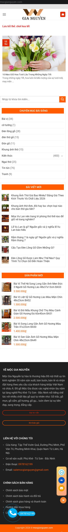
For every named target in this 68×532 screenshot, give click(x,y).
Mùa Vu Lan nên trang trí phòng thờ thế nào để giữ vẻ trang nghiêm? (37, 218)
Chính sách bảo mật (17, 490)
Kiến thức (7, 155)
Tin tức (6, 167)
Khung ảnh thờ (10, 149)
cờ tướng (7, 125)
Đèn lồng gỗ (8, 131)
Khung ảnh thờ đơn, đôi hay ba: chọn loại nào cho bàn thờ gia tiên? (36, 207)
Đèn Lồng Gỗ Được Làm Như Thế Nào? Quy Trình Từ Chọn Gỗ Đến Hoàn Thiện (35, 260)
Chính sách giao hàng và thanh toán (26, 501)
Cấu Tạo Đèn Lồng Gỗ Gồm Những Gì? (32, 247)
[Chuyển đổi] (62, 156)
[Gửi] (62, 99)
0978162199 (25, 464)
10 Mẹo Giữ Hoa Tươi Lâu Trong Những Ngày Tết (26, 74)
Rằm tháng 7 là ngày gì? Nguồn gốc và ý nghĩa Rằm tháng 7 (37, 239)
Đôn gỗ (6, 143)
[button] (4, 14)
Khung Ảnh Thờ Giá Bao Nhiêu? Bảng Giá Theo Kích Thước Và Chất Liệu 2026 (37, 197)
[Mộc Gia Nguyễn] (34, 14)
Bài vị (5, 118)
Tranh (5, 174)
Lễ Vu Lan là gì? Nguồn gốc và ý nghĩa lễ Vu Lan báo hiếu (35, 228)
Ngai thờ (6, 161)
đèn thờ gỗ (8, 137)
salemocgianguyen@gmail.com (31, 469)
